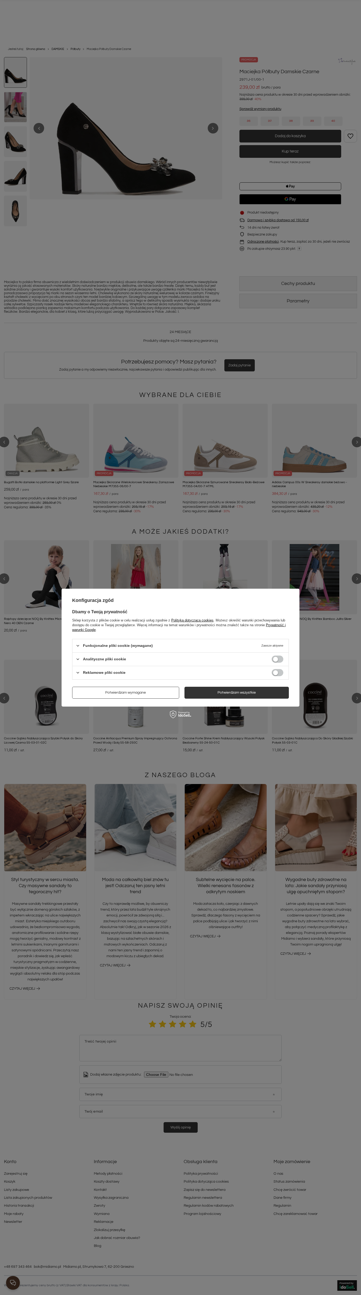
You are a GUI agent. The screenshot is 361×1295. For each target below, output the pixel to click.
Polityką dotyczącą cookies (192, 620)
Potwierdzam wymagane (125, 692)
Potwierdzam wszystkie (236, 692)
